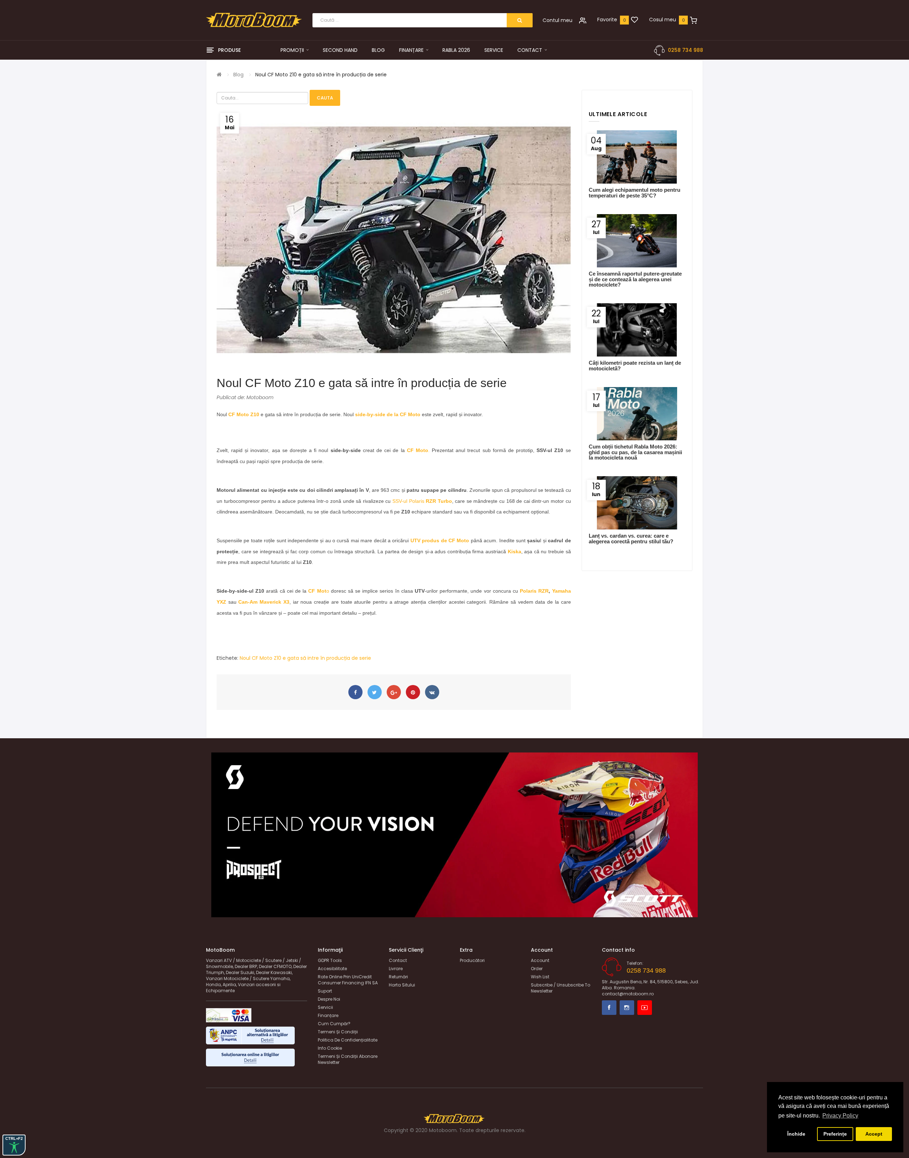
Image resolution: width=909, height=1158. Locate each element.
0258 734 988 (685, 50)
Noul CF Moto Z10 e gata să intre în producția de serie (321, 74)
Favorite (607, 19)
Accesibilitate (332, 969)
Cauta (325, 97)
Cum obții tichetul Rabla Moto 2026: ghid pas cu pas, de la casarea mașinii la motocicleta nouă (635, 452)
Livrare (396, 969)
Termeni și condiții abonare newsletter (347, 1059)
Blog (238, 74)
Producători (472, 960)
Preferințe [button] (835, 1134)
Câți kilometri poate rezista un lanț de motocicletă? (635, 365)
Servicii (325, 1007)
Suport (325, 991)
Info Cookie (330, 1048)
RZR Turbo (439, 501)
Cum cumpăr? (334, 1024)
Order (537, 969)
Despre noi (329, 999)
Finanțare (328, 1015)
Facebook (609, 1007)
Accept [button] (873, 1134)
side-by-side (370, 414)
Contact (398, 960)
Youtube (644, 1007)
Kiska (514, 551)
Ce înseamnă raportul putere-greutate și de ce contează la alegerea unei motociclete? (635, 279)
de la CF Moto (402, 414)
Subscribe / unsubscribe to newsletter (560, 988)
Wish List (540, 977)
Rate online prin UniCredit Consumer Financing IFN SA (348, 980)
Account (540, 960)
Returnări (398, 977)
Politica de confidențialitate (347, 1040)
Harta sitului (402, 985)
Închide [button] (796, 1134)
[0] (634, 20)
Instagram (627, 1007)
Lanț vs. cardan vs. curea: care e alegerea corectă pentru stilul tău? (631, 538)
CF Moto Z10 (243, 414)
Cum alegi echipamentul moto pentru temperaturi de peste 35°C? (634, 192)
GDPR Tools (330, 960)
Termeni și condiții (338, 1032)
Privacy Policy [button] (840, 1116)
